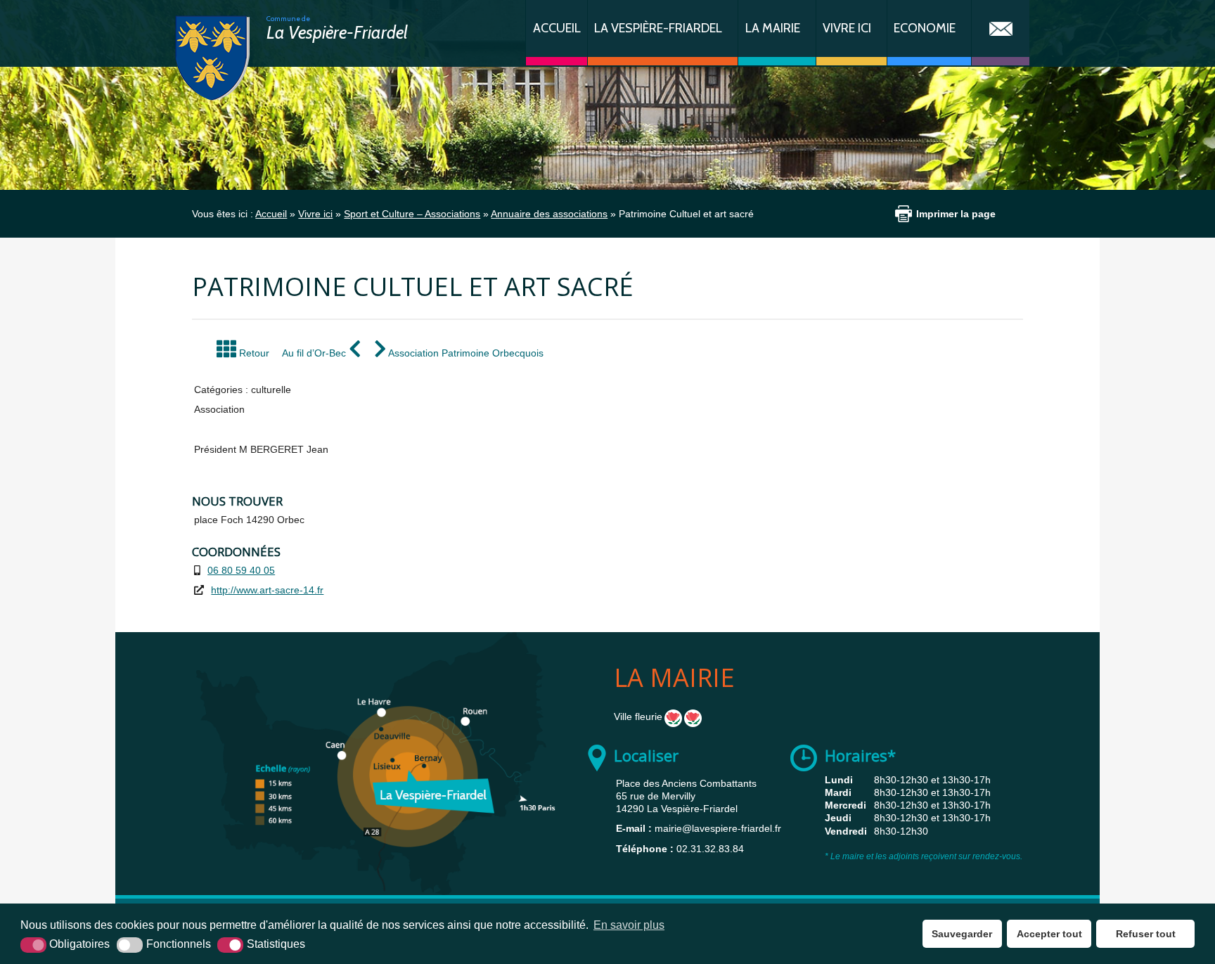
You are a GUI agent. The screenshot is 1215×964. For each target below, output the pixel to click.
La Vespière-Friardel (658, 28)
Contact (1000, 32)
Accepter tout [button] (1049, 933)
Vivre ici (847, 28)
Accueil (557, 28)
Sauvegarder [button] (962, 933)
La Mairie (772, 28)
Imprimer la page (956, 213)
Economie (925, 28)
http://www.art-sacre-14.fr (267, 590)
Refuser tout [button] (1146, 933)
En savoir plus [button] (628, 925)
